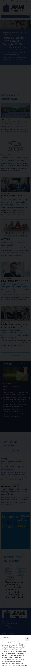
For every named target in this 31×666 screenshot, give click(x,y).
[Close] (27, 639)
